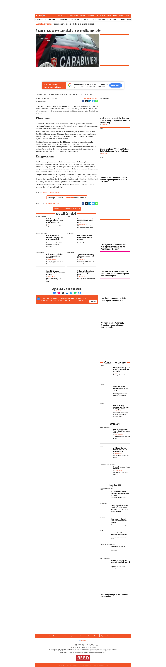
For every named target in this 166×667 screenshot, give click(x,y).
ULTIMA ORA (61, 15)
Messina (102, 15)
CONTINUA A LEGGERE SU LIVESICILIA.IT (67, 209)
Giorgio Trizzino (118, 470)
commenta (70, 198)
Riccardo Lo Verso (51, 259)
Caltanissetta (90, 15)
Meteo (78, 19)
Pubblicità (75, 665)
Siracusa (115, 15)
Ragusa (109, 15)
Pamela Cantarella (51, 276)
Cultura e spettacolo (92, 19)
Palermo (69, 15)
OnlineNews (104, 124)
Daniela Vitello (118, 410)
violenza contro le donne (51, 192)
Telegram (55, 19)
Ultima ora (67, 19)
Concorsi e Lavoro (120, 19)
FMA (48, 224)
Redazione (49, 241)
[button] (101, 602)
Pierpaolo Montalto (119, 434)
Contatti (68, 665)
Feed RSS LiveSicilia (86, 665)
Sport (107, 19)
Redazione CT (55, 98)
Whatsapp (44, 19)
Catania (76, 15)
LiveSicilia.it (40, 24)
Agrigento (82, 15)
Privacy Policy (60, 665)
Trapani (121, 15)
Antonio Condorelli (82, 224)
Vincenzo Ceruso (118, 453)
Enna (97, 15)
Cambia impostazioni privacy (102, 665)
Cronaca (49, 24)
